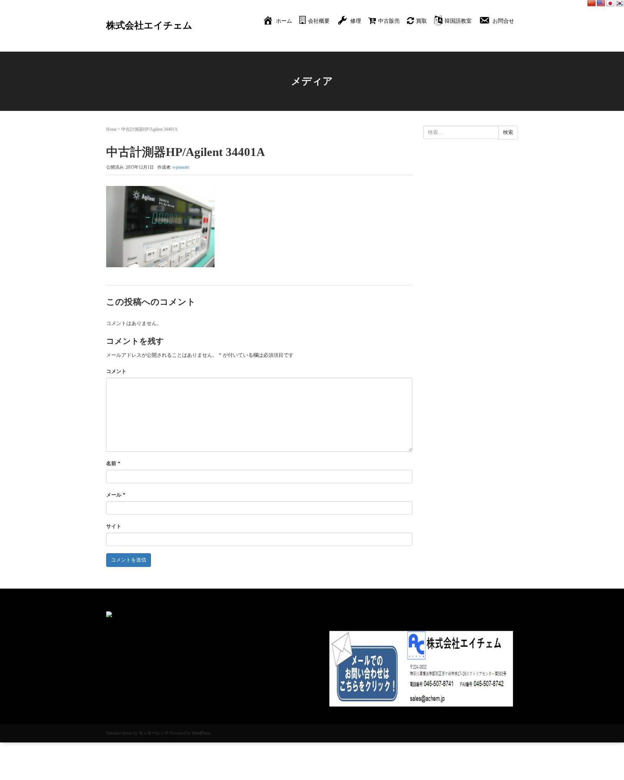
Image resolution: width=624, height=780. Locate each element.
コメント (116, 371)
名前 (113, 463)
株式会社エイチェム (149, 25)
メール (115, 495)
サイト (113, 526)
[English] (601, 3)
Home (111, 129)
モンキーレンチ (154, 733)
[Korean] (619, 3)
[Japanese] (610, 3)
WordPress (201, 733)
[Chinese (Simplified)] (591, 3)
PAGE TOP (603, 751)
